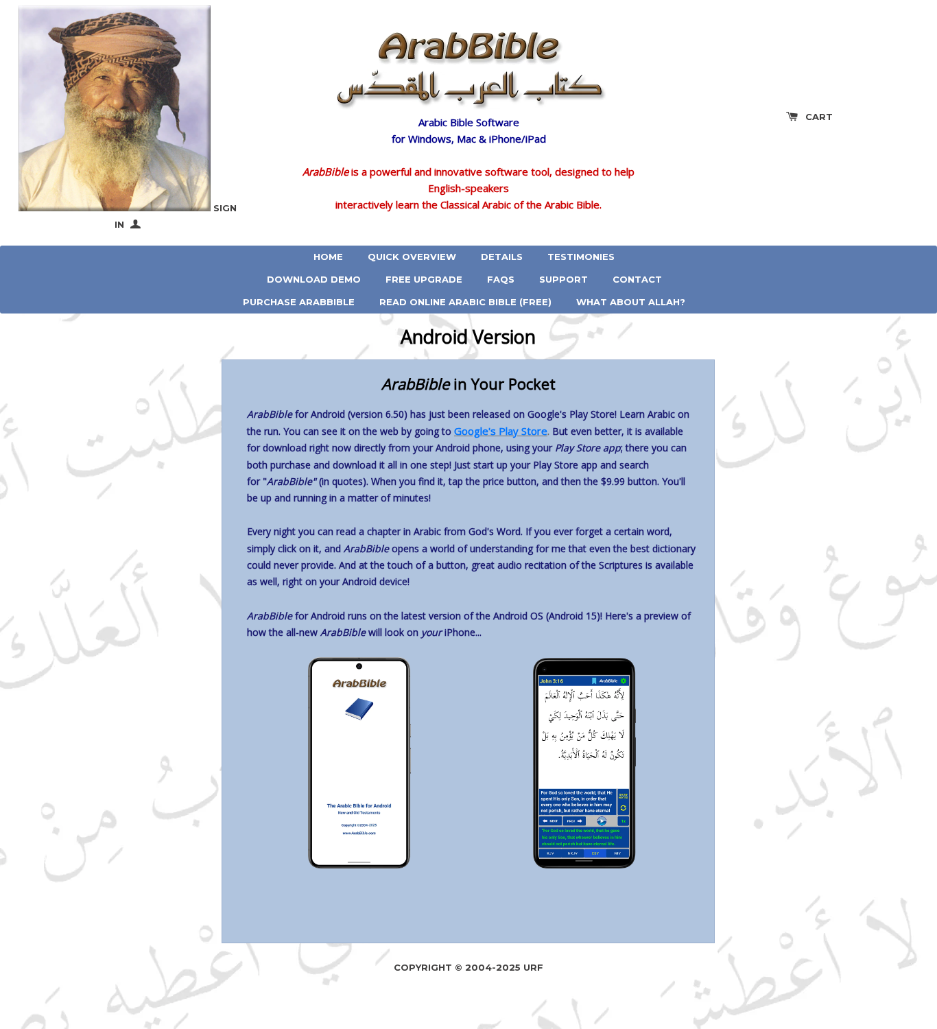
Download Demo (314, 279)
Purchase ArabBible (299, 301)
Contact (637, 279)
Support (563, 279)
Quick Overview (412, 256)
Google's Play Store (500, 431)
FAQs (500, 279)
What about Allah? (630, 301)
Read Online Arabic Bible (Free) (465, 301)
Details (502, 256)
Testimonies (581, 256)
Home (328, 256)
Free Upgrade (424, 279)
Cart (819, 116)
